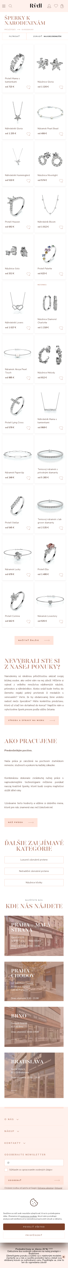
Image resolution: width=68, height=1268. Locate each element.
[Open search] (11, 6)
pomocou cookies (28, 1216)
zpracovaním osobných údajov (37, 1169)
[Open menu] (3, 6)
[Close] (63, 1257)
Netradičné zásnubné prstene (34, 871)
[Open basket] (63, 6)
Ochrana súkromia (45, 1188)
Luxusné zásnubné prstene (34, 859)
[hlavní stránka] (36, 8)
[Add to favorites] (28, 88)
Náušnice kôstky (34, 882)
